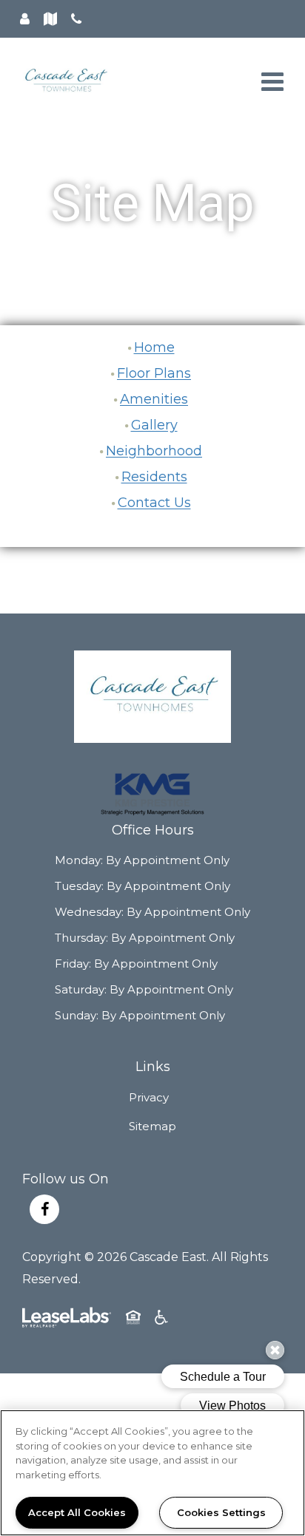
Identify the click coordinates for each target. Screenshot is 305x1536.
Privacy (149, 1097)
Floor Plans (154, 373)
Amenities (154, 399)
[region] (152, 1473)
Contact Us (154, 503)
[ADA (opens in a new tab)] (163, 1321)
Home (154, 347)
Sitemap (152, 1126)
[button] (44, 1209)
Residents (154, 477)
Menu (269, 81)
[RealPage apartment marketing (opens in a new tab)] (66, 1321)
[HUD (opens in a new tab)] (135, 1321)
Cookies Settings (221, 1512)
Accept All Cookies (77, 1512)
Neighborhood (154, 451)
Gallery (154, 425)
